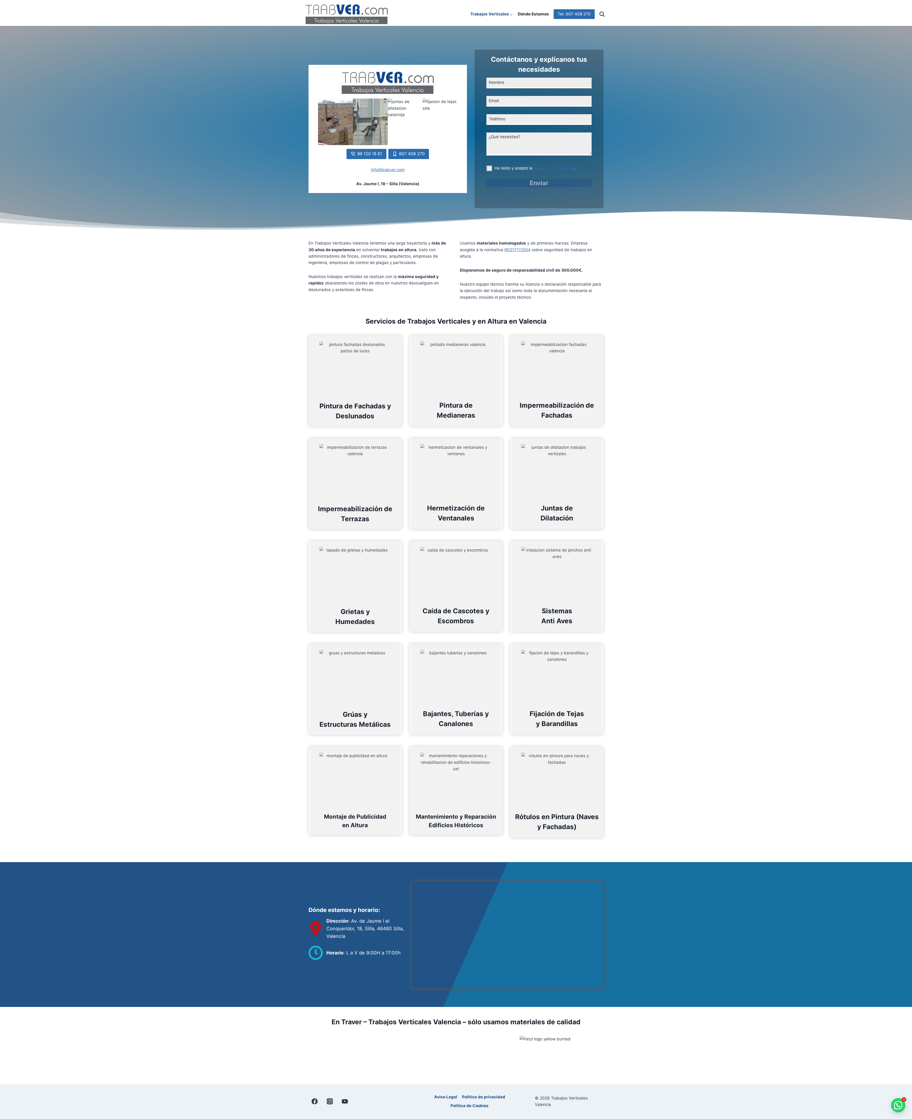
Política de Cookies (470, 1105)
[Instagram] (330, 1101)
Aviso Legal (445, 1097)
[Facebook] (315, 1101)
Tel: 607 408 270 (574, 14)
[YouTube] (345, 1101)
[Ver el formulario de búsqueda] (602, 14)
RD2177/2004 (517, 249)
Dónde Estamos (533, 14)
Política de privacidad (483, 1097)
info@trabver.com (388, 169)
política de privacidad (554, 168)
